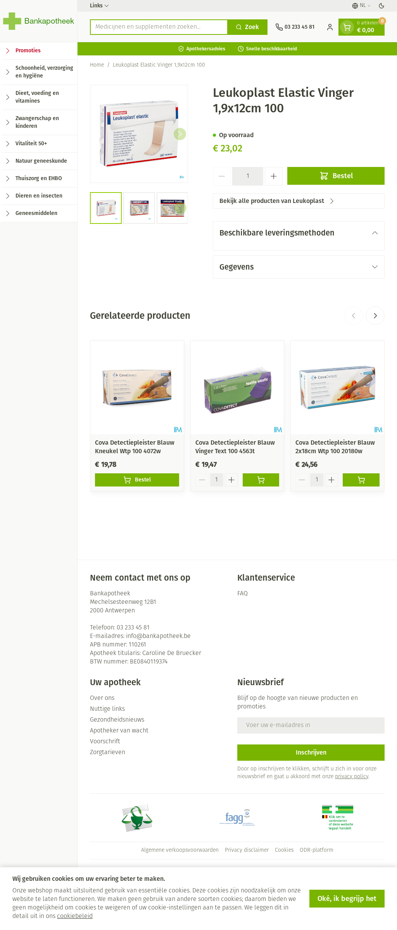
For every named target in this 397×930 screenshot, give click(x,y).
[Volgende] (180, 134)
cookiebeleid (75, 916)
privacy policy (351, 777)
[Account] (330, 27)
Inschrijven (311, 752)
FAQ (242, 594)
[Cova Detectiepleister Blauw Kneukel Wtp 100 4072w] (137, 387)
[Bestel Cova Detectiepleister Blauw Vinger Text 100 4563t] (261, 479)
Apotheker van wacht (119, 731)
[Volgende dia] (375, 315)
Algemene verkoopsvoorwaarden (180, 850)
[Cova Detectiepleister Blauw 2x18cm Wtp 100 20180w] (337, 387)
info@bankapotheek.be (158, 636)
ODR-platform (316, 850)
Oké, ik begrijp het (347, 898)
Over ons (102, 698)
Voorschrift (105, 742)
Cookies (284, 850)
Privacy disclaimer (247, 850)
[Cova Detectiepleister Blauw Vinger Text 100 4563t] (237, 387)
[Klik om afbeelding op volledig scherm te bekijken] (139, 133)
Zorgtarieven (107, 753)
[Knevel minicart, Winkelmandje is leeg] (347, 27)
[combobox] (159, 27)
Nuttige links (107, 709)
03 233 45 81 (133, 628)
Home (97, 65)
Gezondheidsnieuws (117, 720)
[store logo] (38, 21)
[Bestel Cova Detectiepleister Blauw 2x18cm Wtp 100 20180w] (361, 479)
